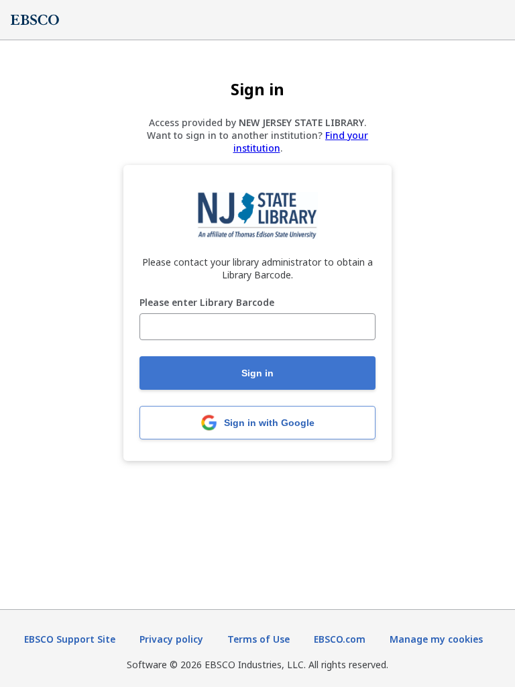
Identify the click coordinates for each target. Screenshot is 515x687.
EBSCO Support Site (69, 639)
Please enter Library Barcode (206, 303)
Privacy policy (171, 639)
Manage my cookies (436, 639)
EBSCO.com (339, 639)
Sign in (257, 373)
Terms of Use (258, 639)
